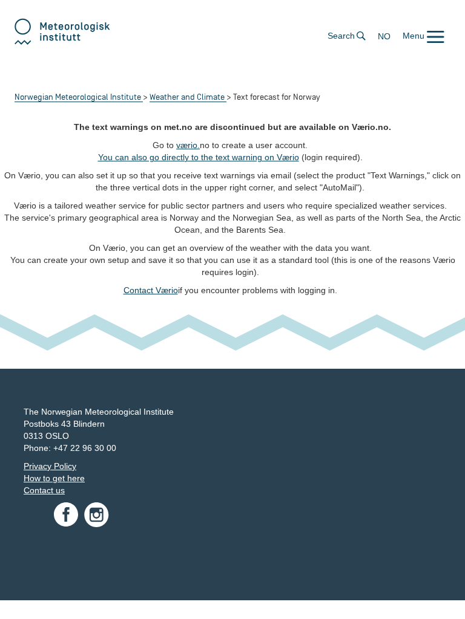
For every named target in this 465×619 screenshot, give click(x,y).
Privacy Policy (50, 466)
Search (341, 36)
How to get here (54, 478)
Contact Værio (151, 290)
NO (384, 36)
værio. (188, 145)
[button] (423, 36)
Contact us (44, 490)
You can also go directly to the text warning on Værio (198, 157)
